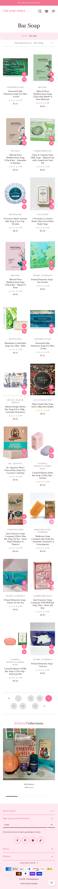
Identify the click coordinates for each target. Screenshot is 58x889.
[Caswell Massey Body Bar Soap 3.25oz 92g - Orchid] (42, 443)
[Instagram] (33, 840)
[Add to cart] (24, 79)
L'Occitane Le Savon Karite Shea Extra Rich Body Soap (43, 221)
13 (40, 698)
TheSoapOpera (32, 879)
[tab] (5, 81)
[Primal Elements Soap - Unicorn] (42, 638)
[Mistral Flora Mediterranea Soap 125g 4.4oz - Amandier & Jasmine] (15, 130)
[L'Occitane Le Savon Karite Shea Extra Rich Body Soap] (42, 193)
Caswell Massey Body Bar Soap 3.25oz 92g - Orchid (42, 475)
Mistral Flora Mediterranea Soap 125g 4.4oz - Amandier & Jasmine (15, 159)
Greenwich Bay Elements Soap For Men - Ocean (42, 345)
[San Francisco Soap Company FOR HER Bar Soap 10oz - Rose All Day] (42, 575)
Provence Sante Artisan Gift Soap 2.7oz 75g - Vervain (15, 221)
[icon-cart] (46, 11)
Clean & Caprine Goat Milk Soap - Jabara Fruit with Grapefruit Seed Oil (42, 159)
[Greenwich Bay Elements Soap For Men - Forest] (15, 66)
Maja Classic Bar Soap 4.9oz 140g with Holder (42, 405)
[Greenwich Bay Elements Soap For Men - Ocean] (42, 318)
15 (14, 706)
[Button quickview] (24, 74)
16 (23, 706)
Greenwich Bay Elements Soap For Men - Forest (15, 93)
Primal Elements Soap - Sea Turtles (42, 281)
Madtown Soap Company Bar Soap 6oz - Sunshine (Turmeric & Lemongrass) (42, 540)
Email (6, 825)
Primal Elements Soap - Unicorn (42, 665)
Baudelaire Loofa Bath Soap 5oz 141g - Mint (15, 344)
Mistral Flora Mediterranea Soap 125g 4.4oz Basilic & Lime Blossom (42, 95)
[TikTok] (40, 840)
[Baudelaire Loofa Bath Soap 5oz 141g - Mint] (15, 318)
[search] (40, 11)
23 (35, 706)
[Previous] (9, 698)
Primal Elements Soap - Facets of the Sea (15, 601)
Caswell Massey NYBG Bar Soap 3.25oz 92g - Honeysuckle (15, 671)
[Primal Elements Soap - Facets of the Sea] (15, 575)
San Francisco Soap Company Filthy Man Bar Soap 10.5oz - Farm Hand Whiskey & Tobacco (15, 539)
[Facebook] (17, 840)
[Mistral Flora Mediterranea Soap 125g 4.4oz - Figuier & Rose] (15, 254)
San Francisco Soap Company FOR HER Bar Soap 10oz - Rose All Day (42, 604)
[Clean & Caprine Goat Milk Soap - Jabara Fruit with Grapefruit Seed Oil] (42, 130)
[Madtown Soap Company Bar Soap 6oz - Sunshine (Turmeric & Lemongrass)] (42, 509)
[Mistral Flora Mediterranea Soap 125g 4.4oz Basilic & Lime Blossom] (42, 66)
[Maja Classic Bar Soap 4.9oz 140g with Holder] (42, 379)
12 (31, 698)
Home (24, 36)
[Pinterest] (25, 840)
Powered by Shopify (29, 883)
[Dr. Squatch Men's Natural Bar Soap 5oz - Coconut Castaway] (15, 443)
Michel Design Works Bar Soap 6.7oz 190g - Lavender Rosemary (15, 409)
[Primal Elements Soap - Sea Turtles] (42, 254)
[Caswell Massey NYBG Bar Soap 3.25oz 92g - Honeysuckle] (15, 638)
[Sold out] (51, 392)
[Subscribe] (51, 825)
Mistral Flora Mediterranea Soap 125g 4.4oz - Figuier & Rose (15, 283)
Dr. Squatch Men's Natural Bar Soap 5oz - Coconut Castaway (15, 470)
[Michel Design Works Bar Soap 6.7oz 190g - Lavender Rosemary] (15, 379)
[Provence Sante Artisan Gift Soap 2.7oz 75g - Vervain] (15, 193)
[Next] (44, 706)
